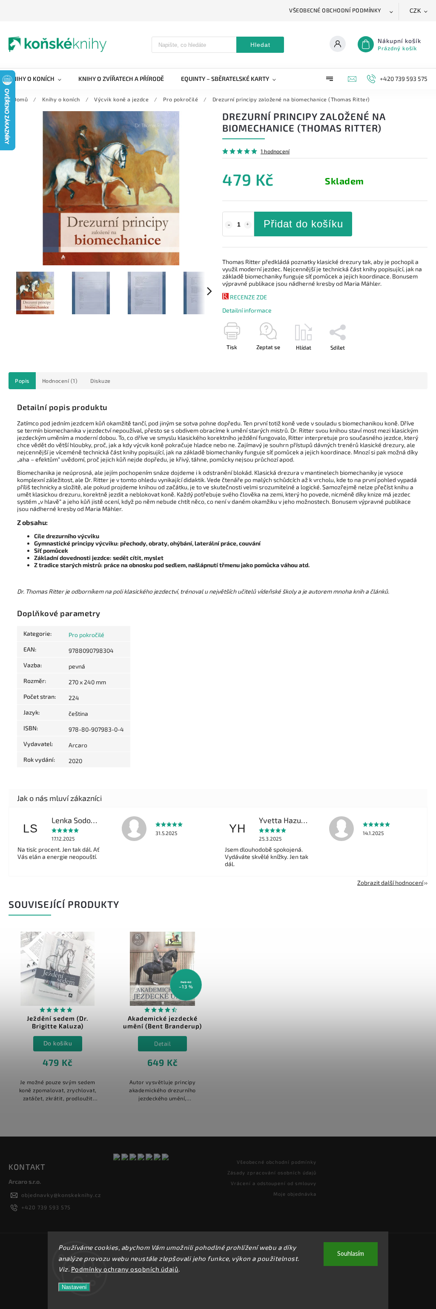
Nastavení (74, 1287)
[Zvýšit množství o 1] (248, 225)
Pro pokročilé (86, 634)
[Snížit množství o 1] (228, 225)
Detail (162, 1043)
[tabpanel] (58, 1021)
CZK (416, 11)
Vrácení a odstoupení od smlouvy (273, 1183)
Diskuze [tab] (100, 380)
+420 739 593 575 (46, 1207)
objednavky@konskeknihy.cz (61, 1194)
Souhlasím (350, 1253)
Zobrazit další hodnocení (390, 882)
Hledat (260, 44)
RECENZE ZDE (248, 297)
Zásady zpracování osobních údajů (271, 1172)
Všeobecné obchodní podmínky (335, 10)
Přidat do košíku (303, 224)
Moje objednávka (294, 1194)
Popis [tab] (22, 380)
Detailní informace (247, 310)
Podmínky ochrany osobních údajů (125, 1269)
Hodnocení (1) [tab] (60, 380)
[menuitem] (39, 78)
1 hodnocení (275, 151)
